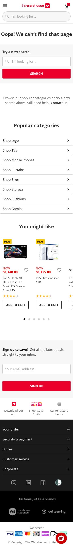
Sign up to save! (15, 349)
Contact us (59, 103)
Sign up (36, 386)
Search (36, 73)
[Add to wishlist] (26, 270)
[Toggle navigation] (4, 5)
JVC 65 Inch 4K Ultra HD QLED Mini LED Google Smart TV (14, 284)
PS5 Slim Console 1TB (47, 280)
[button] (61, 538)
